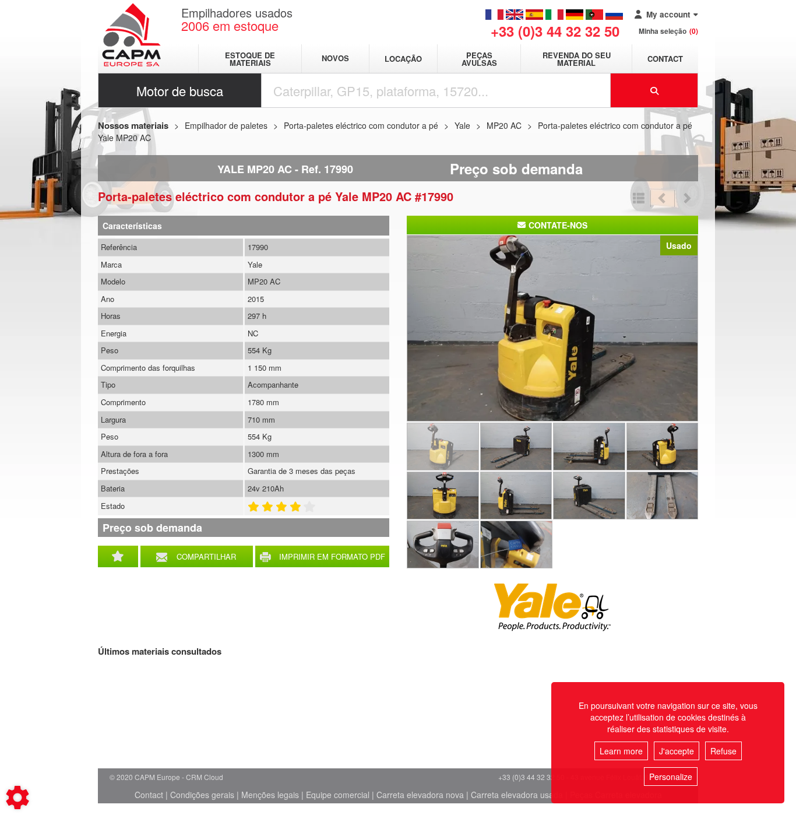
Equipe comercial (337, 794)
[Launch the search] (654, 90)
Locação (403, 58)
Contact (665, 58)
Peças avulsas (479, 58)
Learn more (621, 751)
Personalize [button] (670, 776)
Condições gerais (202, 794)
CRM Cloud (204, 777)
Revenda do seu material (577, 58)
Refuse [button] (723, 751)
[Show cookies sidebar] (17, 797)
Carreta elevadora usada (517, 794)
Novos (335, 58)
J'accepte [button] (676, 751)
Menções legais (270, 794)
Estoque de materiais (250, 58)
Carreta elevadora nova (420, 794)
